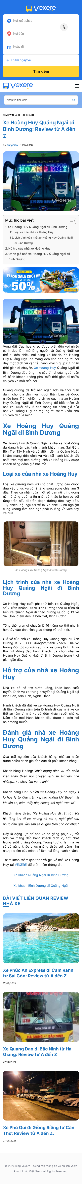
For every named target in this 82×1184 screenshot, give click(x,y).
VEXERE (20, 865)
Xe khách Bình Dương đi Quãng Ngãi (41, 886)
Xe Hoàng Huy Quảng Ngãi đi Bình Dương (37, 227)
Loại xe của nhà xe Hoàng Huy (33, 232)
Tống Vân (12, 145)
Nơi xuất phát (22, 20)
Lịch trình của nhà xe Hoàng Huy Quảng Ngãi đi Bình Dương (44, 240)
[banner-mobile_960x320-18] (41, 280)
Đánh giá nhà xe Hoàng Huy (41, 736)
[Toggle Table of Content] (70, 220)
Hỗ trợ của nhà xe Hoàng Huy (29, 248)
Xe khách (28, 115)
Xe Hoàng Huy (44, 368)
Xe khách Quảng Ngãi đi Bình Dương (41, 875)
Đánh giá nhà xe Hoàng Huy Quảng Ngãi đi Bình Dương (39, 256)
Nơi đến (18, 33)
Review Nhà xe (11, 115)
